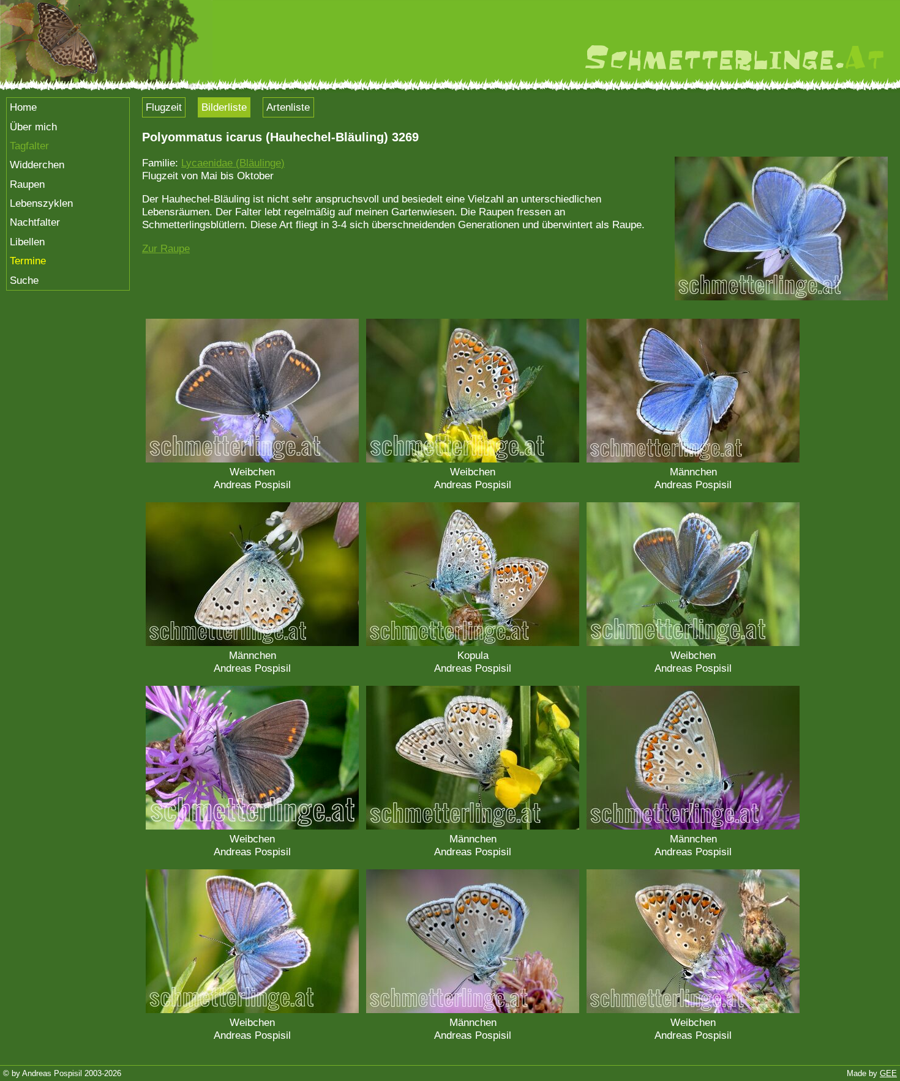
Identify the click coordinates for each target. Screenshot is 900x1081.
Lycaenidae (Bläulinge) (233, 163)
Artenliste (288, 107)
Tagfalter (29, 145)
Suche (24, 280)
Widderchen (37, 164)
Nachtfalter (35, 222)
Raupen (27, 184)
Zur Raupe (166, 248)
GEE (888, 1073)
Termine (28, 260)
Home (23, 107)
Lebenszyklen (41, 203)
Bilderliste (224, 107)
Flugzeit (164, 107)
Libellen (27, 242)
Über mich (33, 127)
